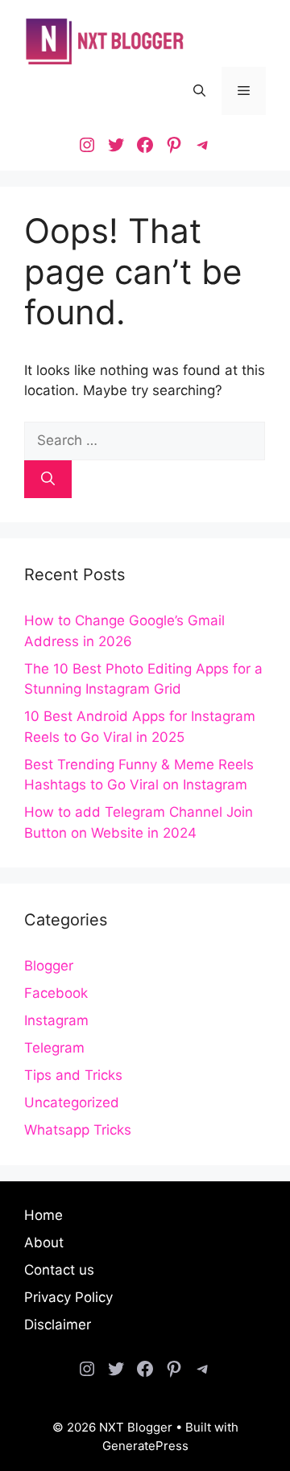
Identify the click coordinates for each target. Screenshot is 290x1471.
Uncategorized (71, 1102)
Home (43, 1215)
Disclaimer (57, 1324)
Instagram (56, 1020)
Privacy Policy (68, 1297)
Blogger (48, 966)
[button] (199, 91)
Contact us (59, 1270)
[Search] (48, 479)
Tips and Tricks (73, 1075)
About (44, 1242)
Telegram (54, 1048)
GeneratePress (145, 1445)
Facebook (56, 993)
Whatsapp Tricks (77, 1130)
